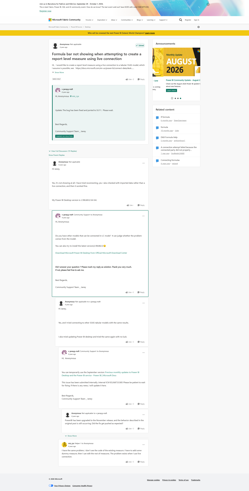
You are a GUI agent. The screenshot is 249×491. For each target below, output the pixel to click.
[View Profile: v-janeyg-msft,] (57, 90)
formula (164, 127)
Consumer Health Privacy (82, 486)
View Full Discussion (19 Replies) (64, 151)
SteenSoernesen (180, 120)
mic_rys (75, 96)
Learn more (150, 33)
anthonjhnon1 (179, 140)
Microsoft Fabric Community (58, 27)
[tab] (175, 98)
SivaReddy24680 (177, 153)
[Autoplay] (172, 98)
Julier (177, 130)
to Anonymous (96, 214)
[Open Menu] (198, 27)
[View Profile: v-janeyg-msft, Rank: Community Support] (58, 216)
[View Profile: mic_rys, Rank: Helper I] (64, 444)
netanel (175, 163)
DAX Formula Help (169, 137)
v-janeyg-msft (67, 89)
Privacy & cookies (169, 480)
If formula (165, 117)
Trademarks (195, 480)
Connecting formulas (170, 160)
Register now (45, 10)
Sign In (196, 20)
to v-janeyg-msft (94, 301)
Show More (59, 72)
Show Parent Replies (57, 155)
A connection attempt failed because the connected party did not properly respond (179, 148)
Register (188, 20)
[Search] (180, 19)
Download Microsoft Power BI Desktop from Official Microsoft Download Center (91, 252)
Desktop (88, 27)
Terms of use (184, 480)
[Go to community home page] (65, 19)
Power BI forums (76, 27)
